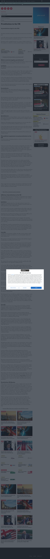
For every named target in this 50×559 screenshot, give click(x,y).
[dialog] (25, 279)
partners (12, 274)
